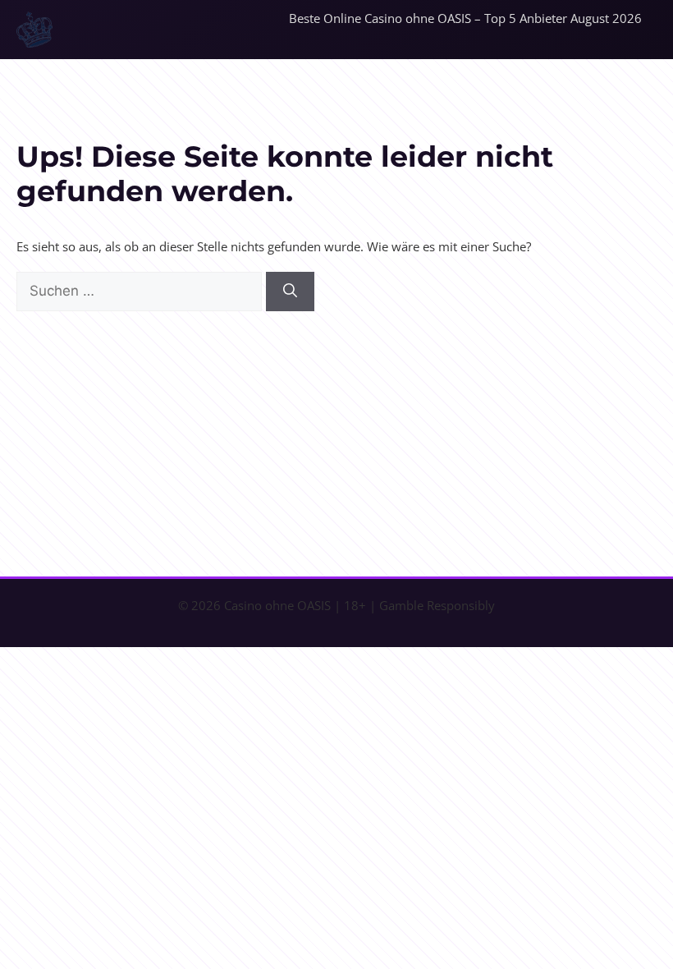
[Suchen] (290, 291)
